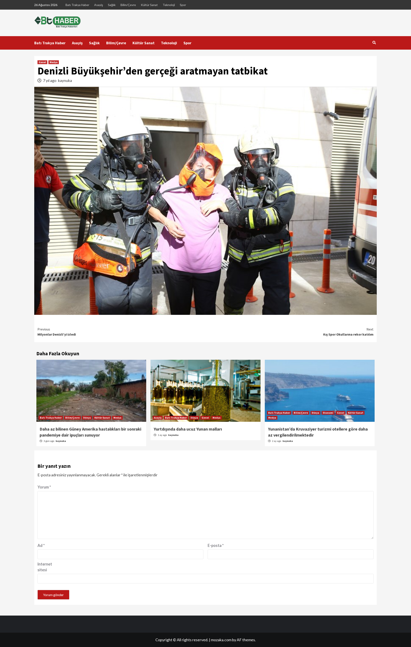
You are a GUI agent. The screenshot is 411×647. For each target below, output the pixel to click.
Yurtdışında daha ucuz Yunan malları (188, 429)
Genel (42, 62)
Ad (41, 545)
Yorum (44, 487)
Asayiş (98, 5)
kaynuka (65, 80)
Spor (183, 5)
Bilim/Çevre (128, 5)
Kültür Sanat (149, 5)
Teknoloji (169, 5)
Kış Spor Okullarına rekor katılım (348, 331)
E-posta (216, 545)
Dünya (87, 417)
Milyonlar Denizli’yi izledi (56, 331)
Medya (54, 62)
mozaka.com (221, 639)
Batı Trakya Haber (77, 5)
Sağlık (112, 5)
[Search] (374, 42)
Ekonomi (328, 412)
